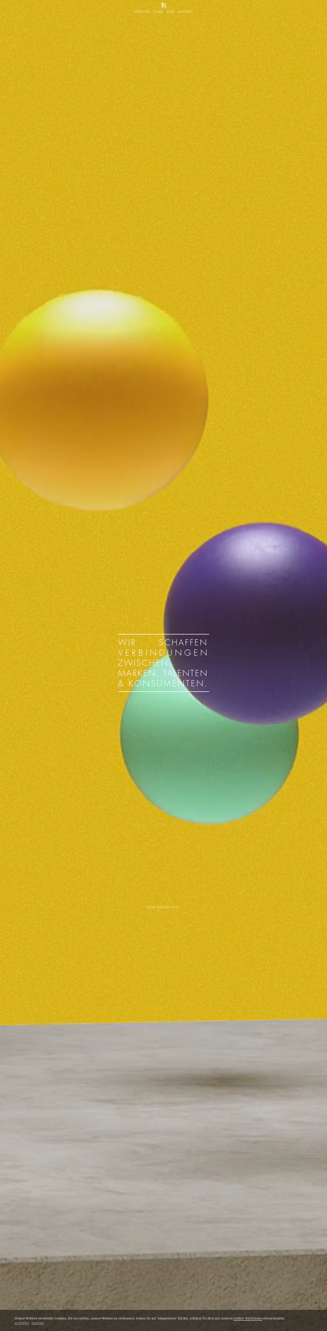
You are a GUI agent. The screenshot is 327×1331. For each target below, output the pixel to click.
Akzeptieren (21, 1323)
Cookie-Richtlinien (247, 1318)
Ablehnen (38, 1323)
